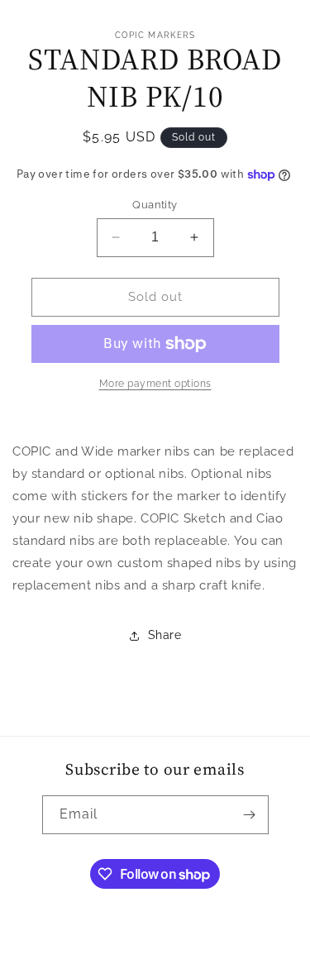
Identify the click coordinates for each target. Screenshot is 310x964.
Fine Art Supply (125, 950)
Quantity (154, 204)
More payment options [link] (155, 383)
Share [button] (165, 635)
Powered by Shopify (213, 950)
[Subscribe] (249, 814)
